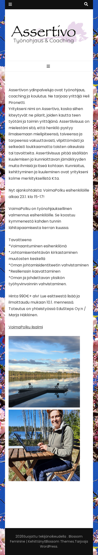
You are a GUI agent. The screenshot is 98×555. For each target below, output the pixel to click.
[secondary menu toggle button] (10, 4)
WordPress (48, 546)
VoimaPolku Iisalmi (26, 327)
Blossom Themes (59, 541)
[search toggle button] (86, 4)
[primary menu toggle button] (49, 66)
